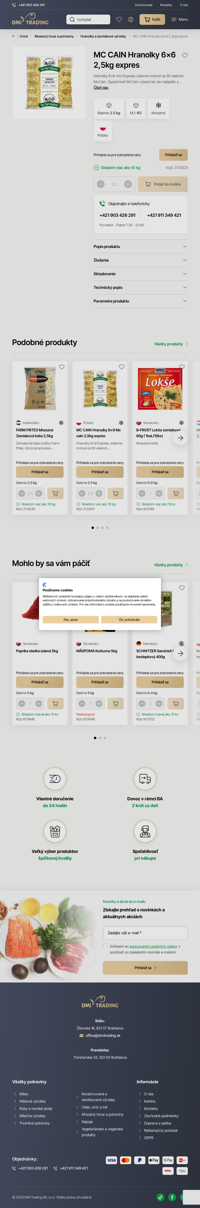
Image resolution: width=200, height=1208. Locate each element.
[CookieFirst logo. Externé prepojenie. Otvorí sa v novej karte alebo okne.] (44, 585)
